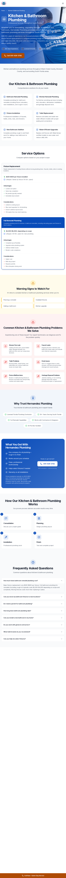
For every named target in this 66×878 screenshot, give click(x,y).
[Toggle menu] (63, 3)
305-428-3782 (49, 464)
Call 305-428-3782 (14, 55)
